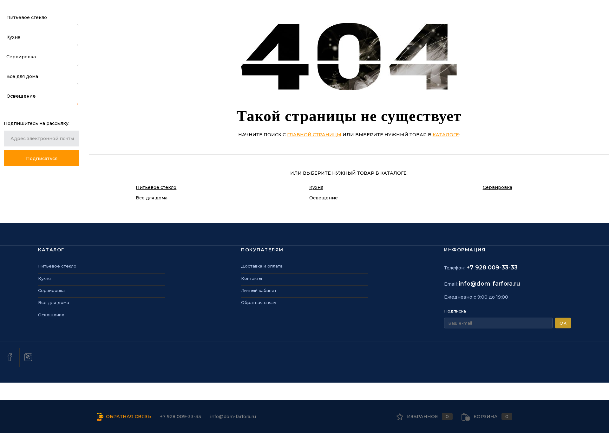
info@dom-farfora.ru (489, 283)
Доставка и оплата (262, 265)
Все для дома (151, 198)
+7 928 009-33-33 (492, 267)
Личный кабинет (259, 290)
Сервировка (497, 187)
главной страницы (314, 135)
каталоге (446, 135)
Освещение (323, 198)
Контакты (251, 278)
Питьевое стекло (156, 187)
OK (563, 323)
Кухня (316, 187)
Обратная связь (258, 302)
